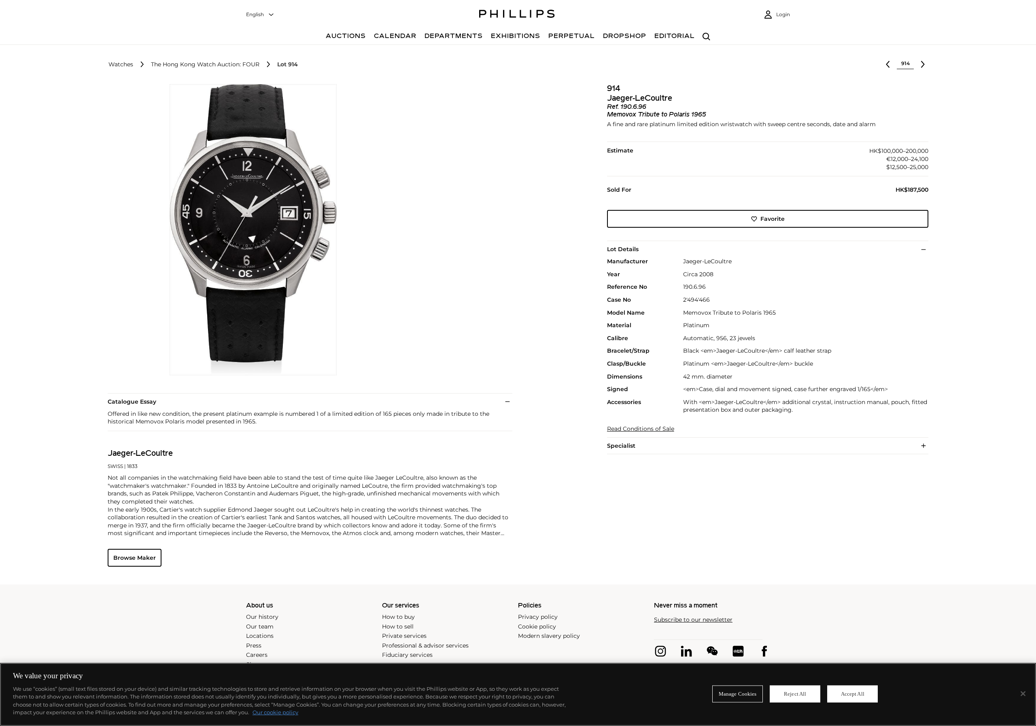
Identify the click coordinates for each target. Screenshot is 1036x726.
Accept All (852, 694)
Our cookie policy (275, 712)
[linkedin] (686, 651)
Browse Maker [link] (134, 557)
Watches (120, 64)
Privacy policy (538, 616)
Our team (260, 626)
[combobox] (260, 14)
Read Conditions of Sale (640, 428)
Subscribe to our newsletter (693, 619)
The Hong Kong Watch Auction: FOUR (205, 64)
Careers (256, 654)
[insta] (660, 651)
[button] (251, 229)
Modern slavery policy (549, 635)
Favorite (772, 218)
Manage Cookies (738, 694)
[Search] (706, 37)
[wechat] (712, 651)
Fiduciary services (407, 654)
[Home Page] (517, 15)
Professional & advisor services (425, 645)
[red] (738, 651)
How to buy (398, 616)
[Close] (1023, 694)
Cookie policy (537, 626)
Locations (260, 635)
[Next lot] (922, 64)
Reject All (795, 694)
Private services (404, 635)
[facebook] (764, 651)
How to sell (398, 626)
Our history (262, 616)
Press (253, 645)
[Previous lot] (888, 64)
